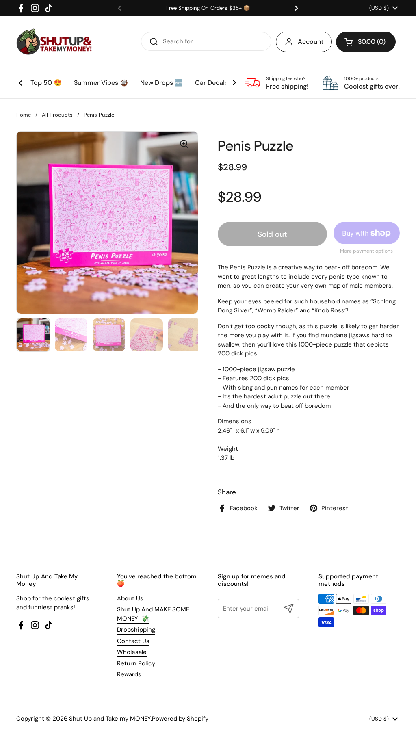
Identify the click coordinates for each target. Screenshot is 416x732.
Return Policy (136, 663)
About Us (130, 598)
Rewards (129, 674)
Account (310, 41)
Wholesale (132, 652)
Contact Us (133, 641)
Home (23, 114)
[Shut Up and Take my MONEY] (54, 41)
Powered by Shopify (180, 719)
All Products (57, 114)
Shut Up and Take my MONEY (110, 719)
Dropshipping (136, 630)
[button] (366, 42)
